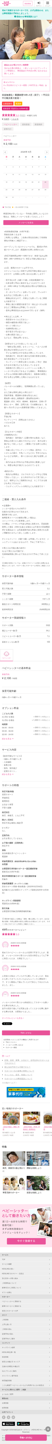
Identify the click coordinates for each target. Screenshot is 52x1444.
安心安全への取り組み (10, 1278)
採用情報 (5, 1407)
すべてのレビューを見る (12, 1018)
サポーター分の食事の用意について (19, 1070)
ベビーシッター (10, 124)
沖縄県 (6, 119)
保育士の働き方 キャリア (11, 1361)
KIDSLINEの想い (8, 1269)
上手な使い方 (7, 1324)
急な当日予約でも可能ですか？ (17, 1067)
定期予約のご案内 (8, 1338)
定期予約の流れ (7, 1334)
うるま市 (15, 119)
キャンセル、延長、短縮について (18, 1074)
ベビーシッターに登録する (11, 1301)
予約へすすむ (26, 1032)
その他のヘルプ (8, 1082)
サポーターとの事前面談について (18, 1078)
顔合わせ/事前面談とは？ (27, 16)
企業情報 (5, 1403)
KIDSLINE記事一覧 (9, 1352)
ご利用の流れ (7, 1329)
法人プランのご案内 (9, 1371)
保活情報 (5, 1357)
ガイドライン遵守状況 (10, 1375)
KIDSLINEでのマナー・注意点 (13, 1273)
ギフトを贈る (7, 1292)
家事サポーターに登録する (11, 1306)
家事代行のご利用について (11, 1287)
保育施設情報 (7, 1380)
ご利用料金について (9, 1283)
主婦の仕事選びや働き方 (11, 1366)
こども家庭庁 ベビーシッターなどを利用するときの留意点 (23, 1385)
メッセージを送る (26, 222)
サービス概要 (7, 1264)
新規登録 (28, 3)
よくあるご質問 (7, 1394)
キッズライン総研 (8, 1347)
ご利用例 (5, 1319)
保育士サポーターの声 (10, 1311)
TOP (3, 1259)
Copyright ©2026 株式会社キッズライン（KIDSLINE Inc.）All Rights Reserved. (26, 1430)
